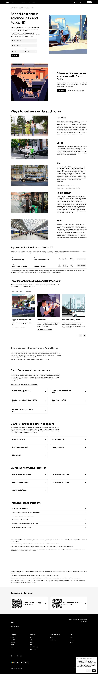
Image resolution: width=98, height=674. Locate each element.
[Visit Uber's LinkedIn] (11, 656)
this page (72, 578)
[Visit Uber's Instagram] (17, 656)
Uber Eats (28, 2)
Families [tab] (21, 291)
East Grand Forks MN (41, 260)
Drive (17, 2)
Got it (94, 670)
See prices (14, 55)
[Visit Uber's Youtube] (14, 656)
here (90, 666)
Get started (61, 90)
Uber (8, 2)
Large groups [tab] (15, 291)
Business (22, 2)
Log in (84, 2)
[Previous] (80, 335)
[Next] (84, 335)
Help (80, 2)
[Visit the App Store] (24, 662)
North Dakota (22, 8)
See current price (81, 259)
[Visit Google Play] (15, 662)
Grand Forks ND (18, 260)
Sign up (89, 2)
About (33, 2)
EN (76, 2)
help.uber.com (59, 546)
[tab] (33, 291)
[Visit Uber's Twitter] (21, 656)
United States (14, 8)
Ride (13, 2)
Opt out (88, 670)
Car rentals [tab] (28, 291)
